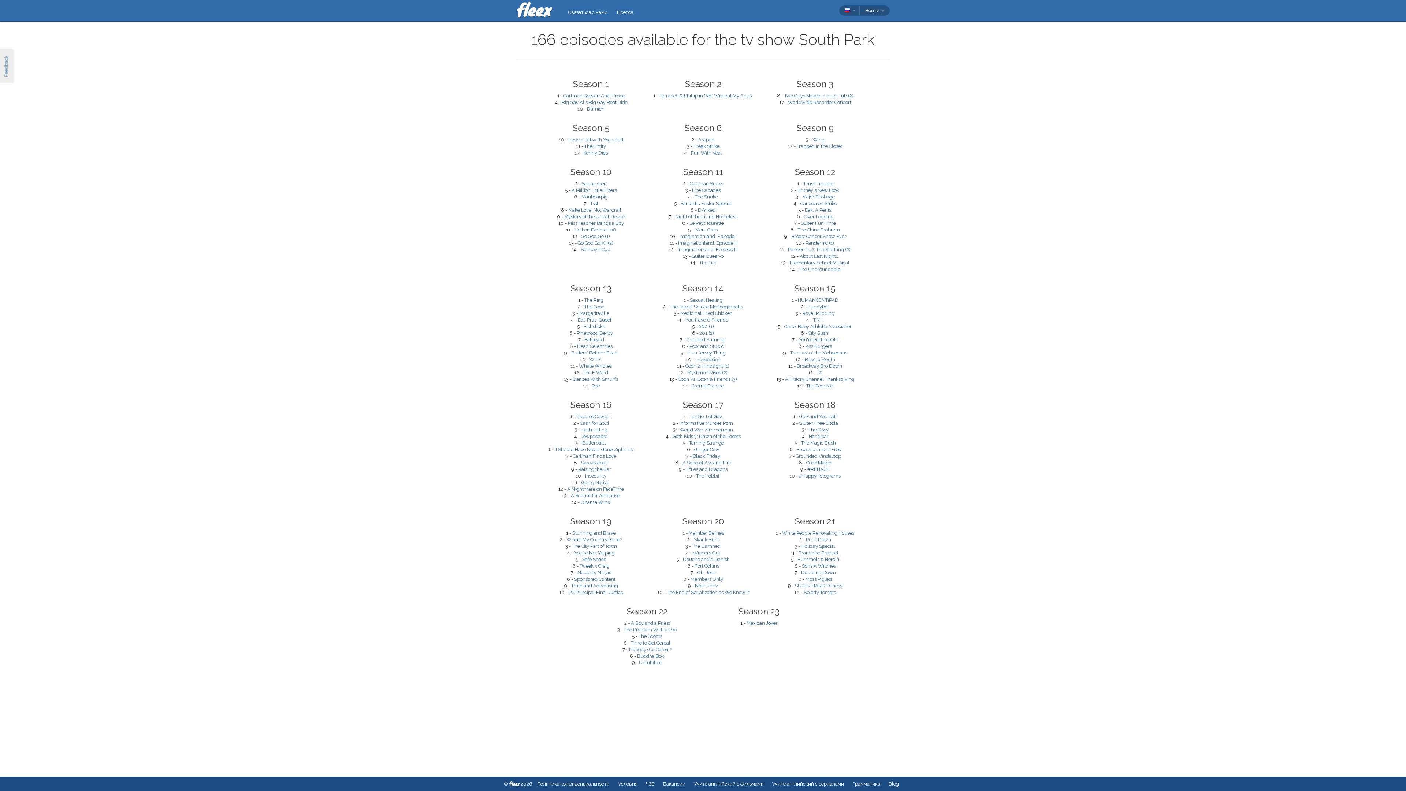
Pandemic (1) (820, 243)
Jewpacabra (594, 436)
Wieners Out (706, 553)
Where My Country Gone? (594, 539)
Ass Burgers (819, 346)
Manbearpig (594, 197)
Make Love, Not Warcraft (594, 210)
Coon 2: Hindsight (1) (707, 366)
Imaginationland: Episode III (707, 249)
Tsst (594, 203)
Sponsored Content (594, 579)
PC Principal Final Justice (596, 592)
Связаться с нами (587, 12)
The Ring (594, 300)
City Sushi (818, 333)
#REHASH (818, 469)
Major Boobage (818, 197)
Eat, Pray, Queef (594, 320)
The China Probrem (819, 230)
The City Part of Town (594, 546)
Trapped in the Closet (819, 146)
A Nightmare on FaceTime (595, 489)
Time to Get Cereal (650, 643)
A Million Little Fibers (594, 190)
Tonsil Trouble (818, 183)
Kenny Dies (595, 153)
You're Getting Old (818, 339)
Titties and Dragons (707, 469)
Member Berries (706, 533)
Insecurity (595, 476)
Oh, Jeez (706, 572)
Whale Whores (595, 366)
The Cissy (818, 429)
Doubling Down (818, 572)
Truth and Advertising (594, 585)
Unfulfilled (650, 662)
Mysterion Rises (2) (707, 372)
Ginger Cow (706, 449)
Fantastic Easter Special (706, 203)
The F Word (595, 372)
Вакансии (674, 784)
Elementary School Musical (819, 262)
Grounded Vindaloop (818, 456)
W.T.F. (595, 359)
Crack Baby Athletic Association (818, 326)
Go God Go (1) (595, 236)
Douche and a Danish (706, 559)
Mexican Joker (762, 623)
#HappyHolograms (820, 476)
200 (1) (706, 326)
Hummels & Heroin (818, 559)
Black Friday (706, 456)
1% (819, 372)
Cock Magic (818, 462)
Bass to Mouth (820, 359)
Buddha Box (650, 656)
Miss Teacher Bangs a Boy (596, 223)
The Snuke (706, 197)
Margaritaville (594, 313)
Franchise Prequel (818, 553)
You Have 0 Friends (706, 320)
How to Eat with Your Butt (596, 139)
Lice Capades (706, 190)
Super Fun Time (818, 223)
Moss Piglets (819, 579)
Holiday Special (818, 546)
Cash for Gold (594, 423)
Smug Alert (594, 183)
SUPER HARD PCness (818, 585)
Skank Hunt (706, 539)
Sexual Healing (706, 300)
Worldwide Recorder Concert (819, 102)
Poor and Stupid (706, 346)
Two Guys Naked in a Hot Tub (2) (818, 96)
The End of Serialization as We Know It (708, 592)
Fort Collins (707, 566)
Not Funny (706, 585)
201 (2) (706, 333)
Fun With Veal (706, 153)
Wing (818, 139)
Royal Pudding (818, 313)
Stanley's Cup (595, 249)
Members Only (707, 579)
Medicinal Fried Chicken (706, 313)
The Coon (594, 306)
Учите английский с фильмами (729, 784)
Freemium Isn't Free (819, 449)
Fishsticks (594, 326)
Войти (873, 10)
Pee (596, 386)
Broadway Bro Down (819, 366)
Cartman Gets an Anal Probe (594, 96)
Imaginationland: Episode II (707, 243)
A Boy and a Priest (650, 623)
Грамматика (866, 784)
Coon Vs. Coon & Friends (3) (707, 379)
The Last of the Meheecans (818, 353)
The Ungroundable (819, 269)
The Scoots (650, 636)
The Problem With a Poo (650, 629)
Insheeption (708, 359)
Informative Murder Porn (706, 423)
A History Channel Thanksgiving (819, 379)
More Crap (706, 230)
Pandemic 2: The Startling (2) (819, 249)
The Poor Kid (819, 386)
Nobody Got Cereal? (650, 649)
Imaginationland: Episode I (708, 236)
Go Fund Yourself (818, 416)
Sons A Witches (819, 566)
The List (707, 262)
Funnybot (818, 306)
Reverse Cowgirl (594, 416)
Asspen (706, 139)
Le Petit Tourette (706, 223)
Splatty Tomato (820, 592)
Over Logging (819, 216)
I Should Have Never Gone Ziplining (594, 449)
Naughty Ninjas (594, 572)
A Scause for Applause (595, 495)
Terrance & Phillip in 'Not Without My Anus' (706, 96)
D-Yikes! (707, 210)
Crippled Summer (706, 339)
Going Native (595, 482)
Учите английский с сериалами (808, 784)
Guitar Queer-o (708, 256)
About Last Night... (819, 256)
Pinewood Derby (595, 333)
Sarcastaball (594, 462)
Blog (894, 784)
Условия (627, 784)
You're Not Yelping (594, 553)
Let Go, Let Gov (706, 416)
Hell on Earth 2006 (595, 230)
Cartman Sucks (706, 183)
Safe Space (594, 559)
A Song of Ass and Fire (706, 462)
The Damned (706, 546)
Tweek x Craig (595, 566)
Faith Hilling (594, 429)
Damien (596, 109)
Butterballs (594, 443)
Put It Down (818, 539)
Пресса (625, 12)
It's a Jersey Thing (707, 353)
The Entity (595, 146)
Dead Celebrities (595, 346)
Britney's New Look (818, 190)
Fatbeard (594, 339)
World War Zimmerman (706, 429)
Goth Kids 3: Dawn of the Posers (707, 436)
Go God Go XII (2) (595, 243)
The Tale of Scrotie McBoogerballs (706, 306)
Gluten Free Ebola (818, 423)
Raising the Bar (594, 469)
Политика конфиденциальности (573, 784)
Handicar (819, 436)
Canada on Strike (818, 203)
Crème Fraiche (708, 386)
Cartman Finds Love (594, 456)
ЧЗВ (650, 784)
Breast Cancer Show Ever (818, 236)
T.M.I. (818, 320)
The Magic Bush (818, 443)
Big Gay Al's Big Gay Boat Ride (595, 102)
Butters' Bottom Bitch (594, 353)
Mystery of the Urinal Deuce (594, 216)
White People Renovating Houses (818, 533)
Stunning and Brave (594, 533)
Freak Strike (706, 146)
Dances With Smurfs (595, 379)
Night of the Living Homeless (706, 216)
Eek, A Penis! (818, 210)
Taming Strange (706, 443)
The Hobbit (707, 476)
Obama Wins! (596, 502)
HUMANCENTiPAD (818, 300)
